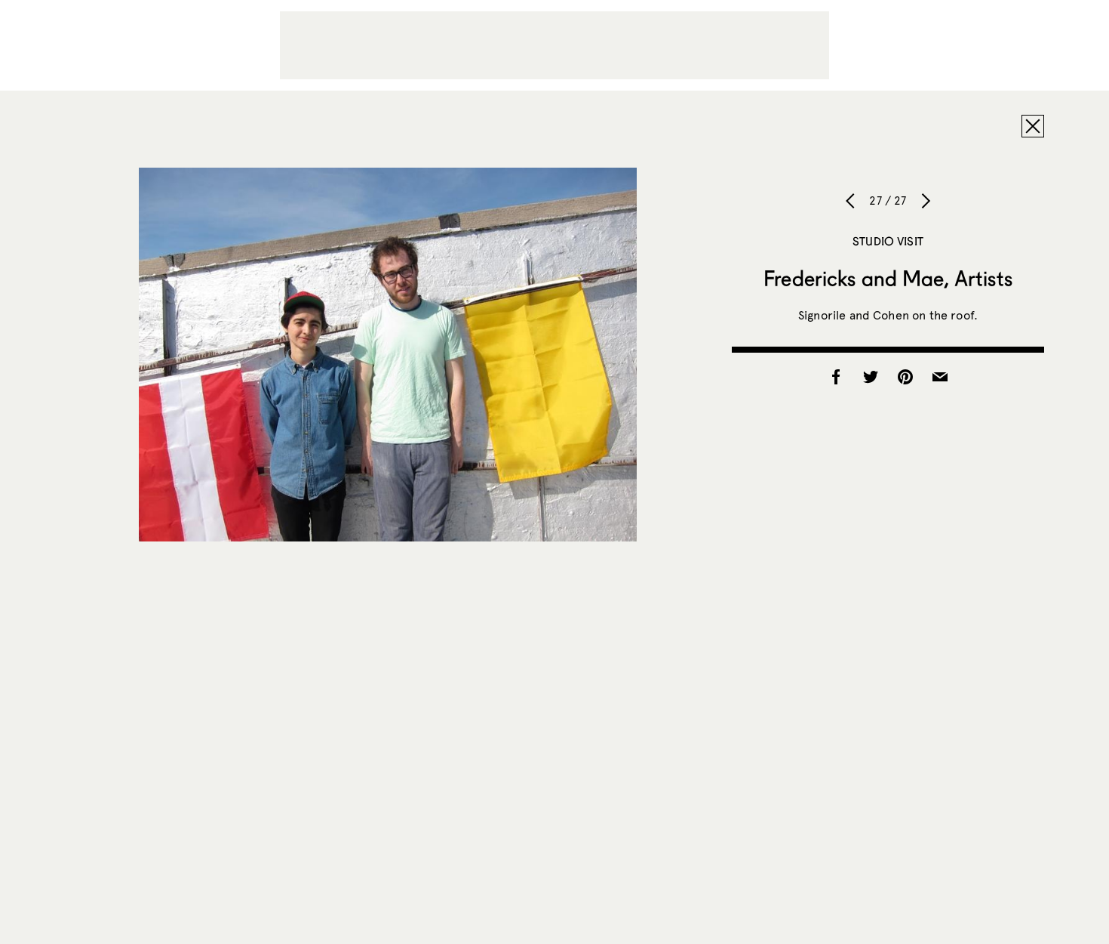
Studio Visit (887, 241)
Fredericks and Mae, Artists (887, 278)
